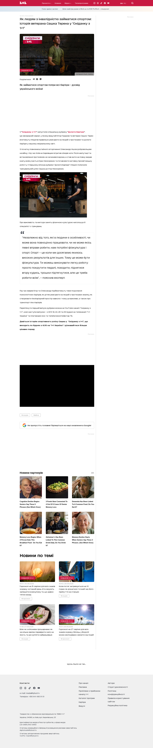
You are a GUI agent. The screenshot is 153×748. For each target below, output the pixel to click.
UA (121, 3)
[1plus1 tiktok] (30, 688)
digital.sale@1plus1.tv (28, 730)
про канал (83, 683)
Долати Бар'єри (76, 132)
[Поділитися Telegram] (33, 79)
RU (125, 3)
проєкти (46, 3)
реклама (83, 687)
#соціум (25, 415)
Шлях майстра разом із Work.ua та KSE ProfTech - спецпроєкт (85, 9)
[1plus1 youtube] (39, 688)
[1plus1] (23, 3)
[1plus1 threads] (25, 688)
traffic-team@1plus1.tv (29, 736)
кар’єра (82, 702)
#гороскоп (26, 598)
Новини (58, 3)
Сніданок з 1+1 (26, 70)
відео (67, 3)
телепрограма (81, 3)
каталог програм (87, 698)
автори (111, 683)
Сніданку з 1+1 (29, 132)
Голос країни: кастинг (50, 9)
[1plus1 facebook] (34, 688)
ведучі (82, 706)
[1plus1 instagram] (21, 688)
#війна (36, 415)
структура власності (118, 687)
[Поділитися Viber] (41, 79)
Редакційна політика (117, 705)
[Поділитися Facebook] (37, 79)
